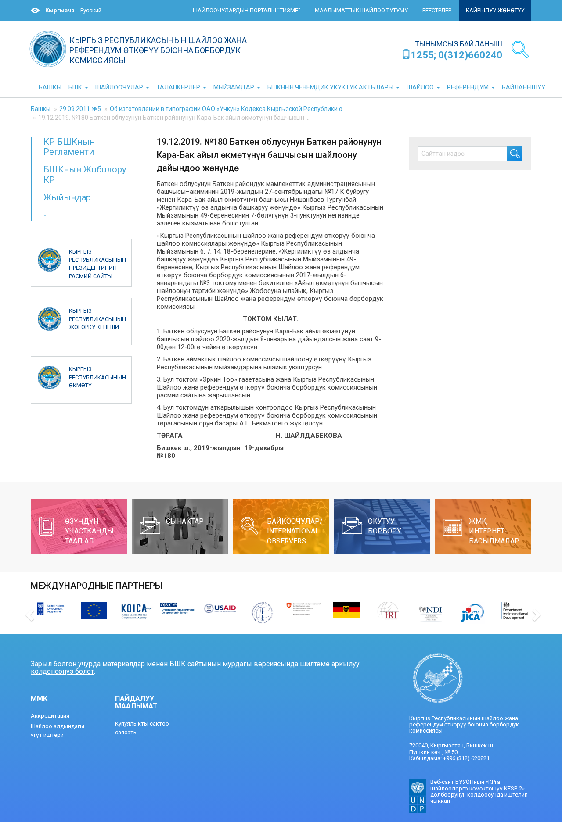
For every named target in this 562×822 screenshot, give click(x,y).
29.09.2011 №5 (80, 108)
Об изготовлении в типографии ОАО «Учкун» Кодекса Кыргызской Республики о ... (229, 108)
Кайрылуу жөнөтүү (495, 10)
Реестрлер (436, 10)
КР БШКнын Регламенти (69, 146)
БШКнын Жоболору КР (84, 174)
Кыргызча (60, 10)
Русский (90, 10)
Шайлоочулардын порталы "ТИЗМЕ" (246, 10)
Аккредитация (50, 715)
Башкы (40, 108)
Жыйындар (67, 197)
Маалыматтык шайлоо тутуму (361, 10)
